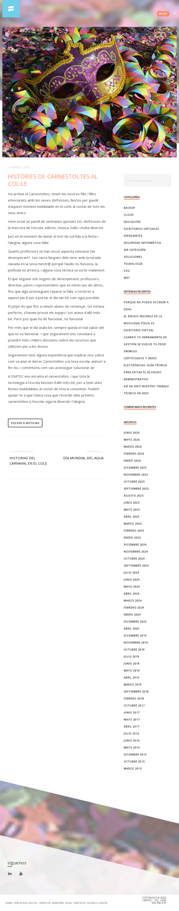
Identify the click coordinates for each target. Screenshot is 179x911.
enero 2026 (132, 460)
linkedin (12, 875)
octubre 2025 (134, 481)
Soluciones (133, 256)
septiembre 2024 (136, 565)
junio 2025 (132, 502)
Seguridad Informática (142, 242)
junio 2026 (132, 432)
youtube (24, 875)
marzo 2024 (133, 600)
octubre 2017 (134, 705)
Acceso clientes (97, 902)
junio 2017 (132, 712)
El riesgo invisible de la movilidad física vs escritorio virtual (143, 323)
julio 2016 (131, 733)
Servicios (45, 902)
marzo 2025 (133, 523)
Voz (127, 270)
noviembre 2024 (136, 551)
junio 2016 (132, 740)
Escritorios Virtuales (141, 228)
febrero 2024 (134, 607)
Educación (132, 221)
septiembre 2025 (136, 488)
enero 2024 (132, 614)
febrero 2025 (134, 530)
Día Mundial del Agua (83, 458)
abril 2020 (131, 628)
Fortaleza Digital (26, 902)
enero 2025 (132, 537)
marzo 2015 (133, 768)
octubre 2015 (134, 761)
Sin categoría (135, 249)
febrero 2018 (134, 698)
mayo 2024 (132, 586)
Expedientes (133, 235)
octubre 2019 (134, 649)
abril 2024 (131, 593)
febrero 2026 (134, 453)
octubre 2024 (134, 558)
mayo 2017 (132, 719)
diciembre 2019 (135, 635)
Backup (129, 207)
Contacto (79, 902)
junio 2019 (132, 663)
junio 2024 (132, 579)
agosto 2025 (134, 495)
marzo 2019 (133, 684)
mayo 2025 (132, 509)
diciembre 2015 (135, 754)
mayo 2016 (132, 747)
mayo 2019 (132, 670)
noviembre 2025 (136, 474)
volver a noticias (25, 423)
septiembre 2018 (136, 691)
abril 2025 (131, 516)
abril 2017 (131, 726)
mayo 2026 (132, 439)
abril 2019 (131, 677)
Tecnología (133, 263)
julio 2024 (131, 572)
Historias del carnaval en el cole (28, 461)
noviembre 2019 (136, 642)
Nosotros (58, 902)
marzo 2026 (133, 446)
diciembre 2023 (135, 621)
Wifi (127, 277)
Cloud (129, 214)
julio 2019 (131, 656)
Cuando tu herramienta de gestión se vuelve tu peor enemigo (145, 344)
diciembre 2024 (135, 544)
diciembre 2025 (135, 467)
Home (9, 902)
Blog (68, 902)
